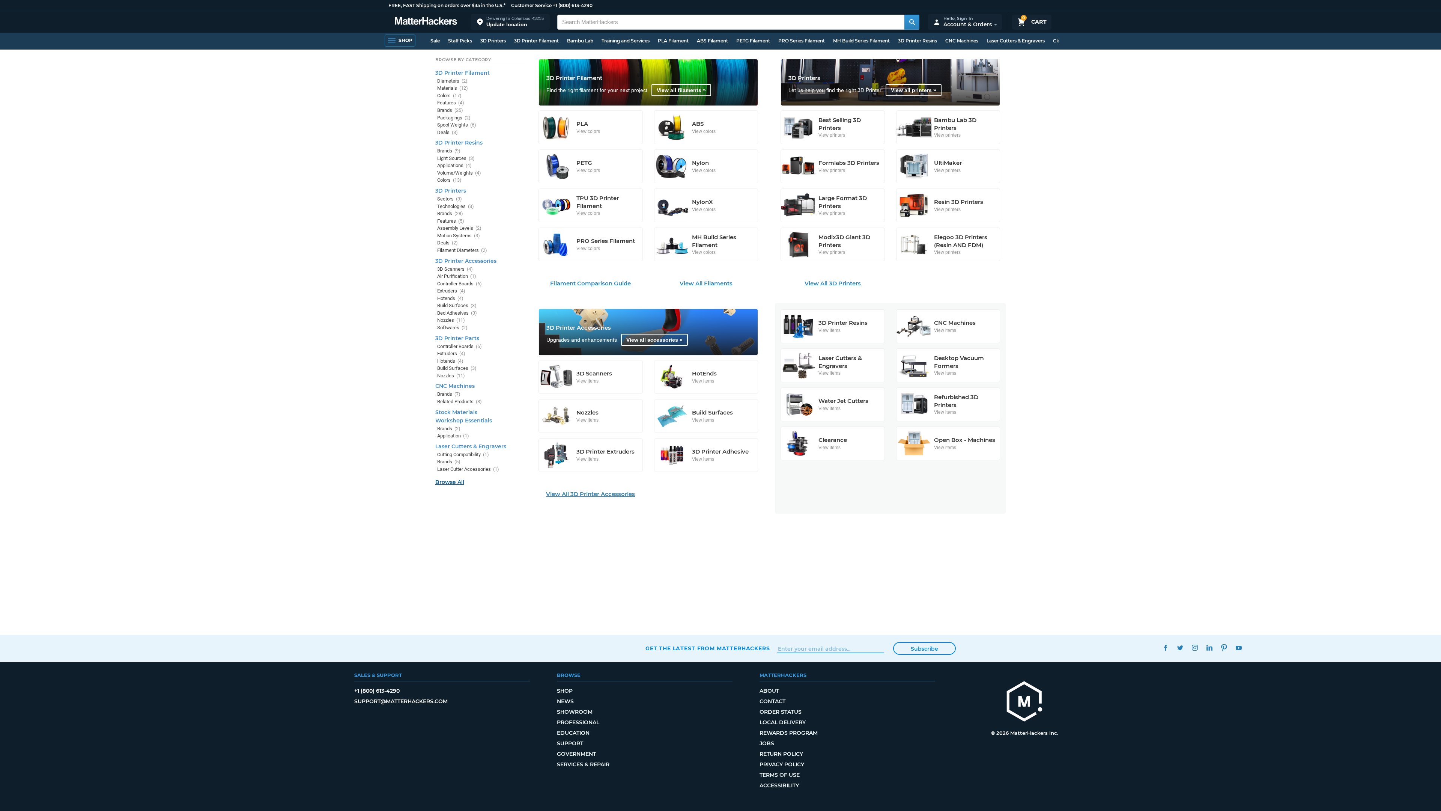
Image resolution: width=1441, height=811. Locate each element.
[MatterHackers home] (425, 22)
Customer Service (531, 5)
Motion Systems (458, 235)
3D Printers (493, 41)
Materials (452, 88)
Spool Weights (456, 125)
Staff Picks (460, 41)
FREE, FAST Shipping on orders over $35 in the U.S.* (446, 5)
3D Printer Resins (917, 41)
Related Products (459, 401)
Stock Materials (456, 412)
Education (573, 733)
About (769, 690)
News (565, 701)
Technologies (455, 206)
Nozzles (451, 320)
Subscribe (924, 648)
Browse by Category (463, 59)
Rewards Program (789, 733)
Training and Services (626, 41)
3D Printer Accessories (465, 261)
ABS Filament (712, 41)
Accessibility (779, 785)
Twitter (1180, 647)
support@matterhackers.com (401, 701)
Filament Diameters (462, 250)
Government (576, 754)
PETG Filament (753, 41)
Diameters (452, 81)
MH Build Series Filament (861, 41)
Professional (578, 722)
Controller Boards (459, 283)
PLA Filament (673, 41)
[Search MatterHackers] (911, 22)
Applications (454, 165)
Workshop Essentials (463, 420)
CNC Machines (961, 41)
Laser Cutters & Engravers (1016, 41)
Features (450, 103)
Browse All (449, 482)
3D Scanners (455, 269)
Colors (449, 95)
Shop (565, 690)
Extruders (451, 291)
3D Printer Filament (536, 41)
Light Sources (456, 158)
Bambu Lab (580, 41)
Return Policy (781, 754)
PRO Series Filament (801, 41)
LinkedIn (1209, 647)
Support (570, 743)
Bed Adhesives (457, 313)
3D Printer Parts (457, 338)
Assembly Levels (459, 228)
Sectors (449, 199)
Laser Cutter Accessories (468, 469)
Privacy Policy (782, 764)
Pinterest (1223, 647)
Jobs (767, 743)
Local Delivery (783, 722)
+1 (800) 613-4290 (573, 5)
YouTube (1238, 647)
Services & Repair (583, 764)
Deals (447, 132)
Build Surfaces (457, 305)
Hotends (450, 298)
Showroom (575, 711)
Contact (772, 701)
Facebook (1165, 647)
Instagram (1194, 647)
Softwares (452, 327)
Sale (435, 41)
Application (453, 436)
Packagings (454, 118)
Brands (450, 110)
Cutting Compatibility (463, 454)
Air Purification (456, 276)
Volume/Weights (459, 173)
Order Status (781, 711)
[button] (510, 22)
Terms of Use (780, 775)
